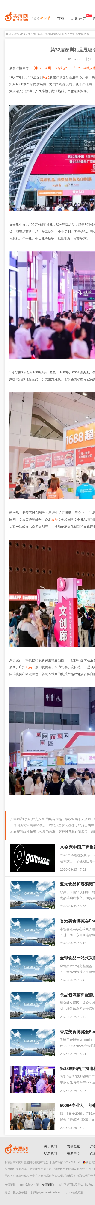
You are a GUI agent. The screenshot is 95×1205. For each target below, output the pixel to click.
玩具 (29, 667)
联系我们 (50, 1153)
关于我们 (50, 1146)
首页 (60, 18)
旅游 (54, 519)
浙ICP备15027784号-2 (66, 1162)
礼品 (46, 77)
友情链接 (73, 1146)
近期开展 (78, 18)
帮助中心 (73, 1153)
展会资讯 (19, 34)
